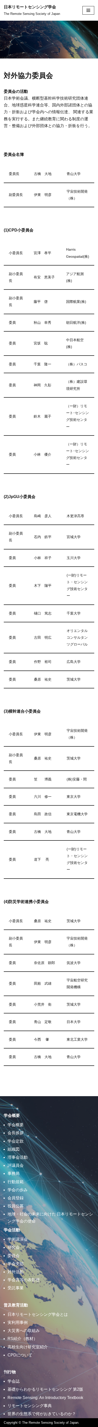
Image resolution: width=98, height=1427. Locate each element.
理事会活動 (18, 1157)
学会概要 (16, 1125)
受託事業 (16, 1288)
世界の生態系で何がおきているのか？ (42, 1414)
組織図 (14, 1149)
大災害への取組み (24, 1330)
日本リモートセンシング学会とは (38, 1314)
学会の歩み (18, 1190)
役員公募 (16, 1206)
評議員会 (16, 1165)
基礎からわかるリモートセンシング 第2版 (45, 1389)
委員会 (14, 1256)
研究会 (14, 1247)
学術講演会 (18, 1239)
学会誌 (14, 1381)
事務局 (14, 1173)
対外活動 (16, 1272)
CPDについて (20, 1355)
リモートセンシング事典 (30, 1406)
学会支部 (16, 1264)
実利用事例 (18, 1322)
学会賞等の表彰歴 (24, 1280)
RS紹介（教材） (22, 1338)
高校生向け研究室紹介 (28, 1347)
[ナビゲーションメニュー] (88, 10)
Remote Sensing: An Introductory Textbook (45, 1397)
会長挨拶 (16, 1133)
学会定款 (16, 1141)
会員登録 (16, 1198)
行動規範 (16, 1182)
